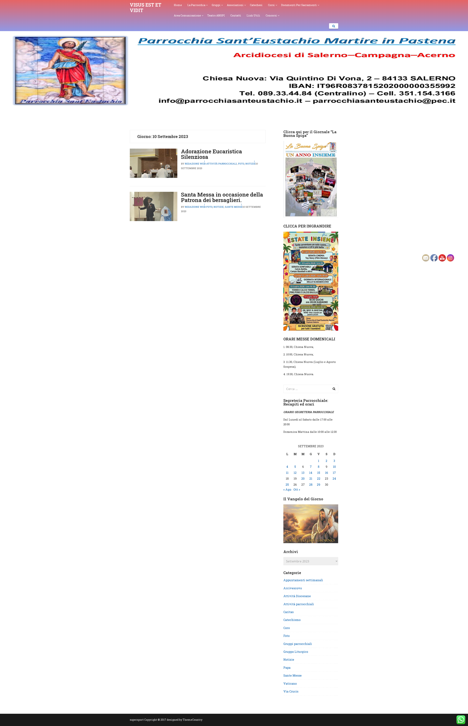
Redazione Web (195, 163)
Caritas (288, 612)
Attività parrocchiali (221, 163)
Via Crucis (290, 691)
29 (318, 484)
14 (310, 473)
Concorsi (271, 15)
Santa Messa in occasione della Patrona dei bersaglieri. (222, 197)
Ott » (296, 489)
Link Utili (253, 15)
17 (334, 473)
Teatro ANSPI (216, 15)
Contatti (235, 15)
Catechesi (256, 5)
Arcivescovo (292, 588)
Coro (286, 628)
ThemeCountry (192, 719)
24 (334, 478)
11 (287, 473)
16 (326, 473)
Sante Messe (234, 206)
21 (310, 478)
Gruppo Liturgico (295, 652)
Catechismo (292, 620)
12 (295, 473)
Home (178, 5)
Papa (286, 667)
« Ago (287, 489)
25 (287, 484)
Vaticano (290, 683)
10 (334, 467)
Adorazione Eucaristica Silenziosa (211, 154)
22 (318, 478)
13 (302, 473)
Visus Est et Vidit (145, 7)
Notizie (250, 163)
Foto (241, 163)
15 (318, 473)
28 (310, 484)
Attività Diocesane (297, 596)
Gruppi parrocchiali (297, 644)
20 (303, 478)
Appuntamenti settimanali (303, 580)
